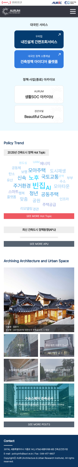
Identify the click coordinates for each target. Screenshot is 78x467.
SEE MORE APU (39, 243)
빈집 (39, 185)
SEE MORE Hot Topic (39, 216)
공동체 (16, 168)
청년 (33, 193)
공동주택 (49, 194)
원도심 (23, 163)
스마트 (13, 191)
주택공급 (49, 204)
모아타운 (62, 186)
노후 (34, 177)
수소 (63, 181)
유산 (10, 180)
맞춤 (24, 199)
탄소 (12, 174)
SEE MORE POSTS (39, 424)
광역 (61, 176)
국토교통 (50, 177)
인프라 (64, 199)
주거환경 (22, 186)
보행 (24, 172)
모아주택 (37, 170)
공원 (37, 200)
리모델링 (26, 208)
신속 (21, 178)
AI (48, 187)
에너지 (45, 163)
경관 (36, 209)
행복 (22, 193)
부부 (70, 178)
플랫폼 (11, 197)
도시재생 (58, 171)
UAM (36, 162)
